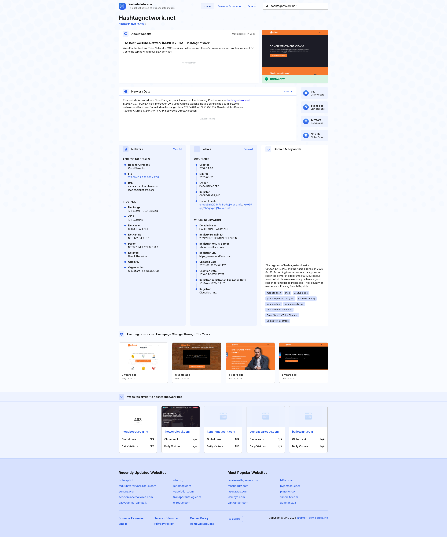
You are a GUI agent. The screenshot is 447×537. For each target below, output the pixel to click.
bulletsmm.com (302, 431)
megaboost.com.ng (135, 431)
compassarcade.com (264, 431)
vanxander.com (238, 502)
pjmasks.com (288, 491)
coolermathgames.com (243, 480)
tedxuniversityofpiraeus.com (137, 486)
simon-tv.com (289, 497)
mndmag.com (182, 486)
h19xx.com (287, 480)
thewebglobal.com (177, 431)
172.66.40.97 (135, 177)
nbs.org (178, 480)
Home (207, 6)
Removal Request (202, 523)
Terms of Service (166, 518)
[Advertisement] (189, 72)
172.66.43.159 (151, 177)
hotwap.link (126, 480)
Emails (252, 6)
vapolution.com (183, 491)
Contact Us (234, 519)
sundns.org (126, 491)
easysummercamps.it (132, 502)
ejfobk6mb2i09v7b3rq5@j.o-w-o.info (220, 204)
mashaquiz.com (238, 486)
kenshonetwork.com (221, 431)
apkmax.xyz (288, 502)
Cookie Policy (199, 518)
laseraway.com (237, 491)
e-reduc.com (181, 502)
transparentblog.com (187, 497)
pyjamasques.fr (290, 486)
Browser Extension (229, 6)
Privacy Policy (164, 523)
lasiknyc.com (236, 497)
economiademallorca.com (136, 497)
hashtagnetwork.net (131, 23)
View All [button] (288, 91)
